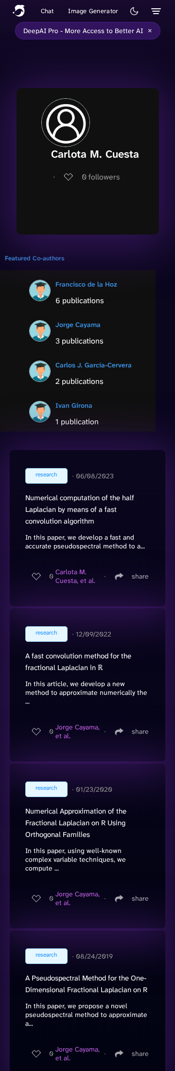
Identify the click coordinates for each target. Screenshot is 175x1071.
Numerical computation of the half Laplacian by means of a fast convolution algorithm (79, 509)
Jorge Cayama (78, 324)
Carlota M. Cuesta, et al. (75, 576)
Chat (47, 11)
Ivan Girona (73, 405)
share (140, 576)
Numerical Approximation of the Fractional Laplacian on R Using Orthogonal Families (75, 822)
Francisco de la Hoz (86, 284)
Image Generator (93, 11)
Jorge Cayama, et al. (77, 731)
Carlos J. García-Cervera (93, 365)
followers (101, 177)
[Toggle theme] (134, 11)
